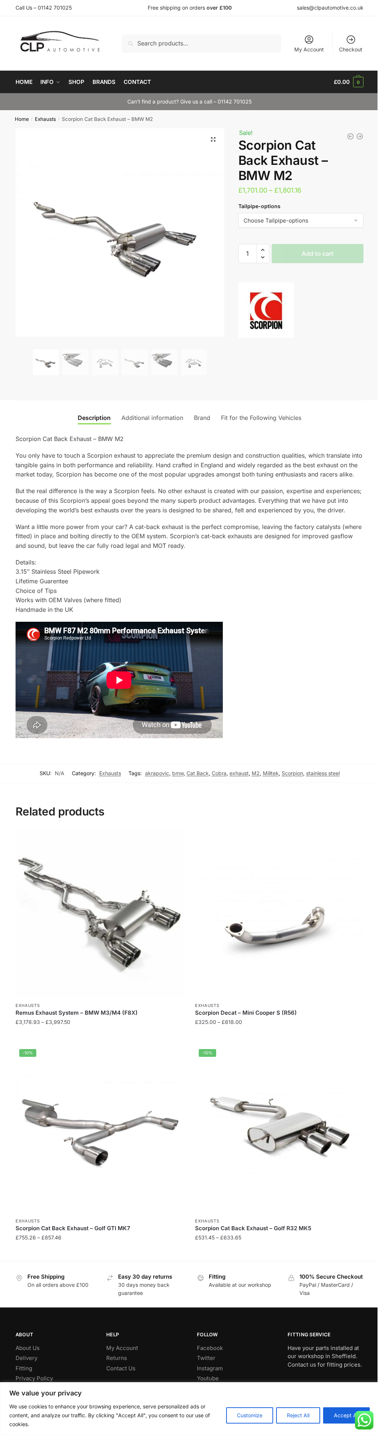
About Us (28, 1347)
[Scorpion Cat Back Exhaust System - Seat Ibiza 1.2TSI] (350, 136)
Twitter (206, 1357)
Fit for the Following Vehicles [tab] (261, 417)
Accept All (346, 1415)
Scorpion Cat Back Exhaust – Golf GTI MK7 (73, 1228)
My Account (309, 49)
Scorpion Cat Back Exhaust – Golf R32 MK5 (253, 1228)
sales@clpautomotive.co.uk (330, 7)
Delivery (26, 1357)
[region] (189, 1408)
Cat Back (198, 773)
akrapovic (157, 773)
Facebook (210, 1347)
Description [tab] (94, 417)
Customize (249, 1415)
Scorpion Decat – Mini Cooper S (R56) (246, 1012)
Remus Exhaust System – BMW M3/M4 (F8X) (77, 1012)
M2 (256, 773)
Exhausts (45, 119)
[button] (213, 139)
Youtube (208, 1378)
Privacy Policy (34, 1378)
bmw (178, 773)
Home (22, 119)
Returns (116, 1357)
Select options (99, 1037)
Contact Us (120, 1368)
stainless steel (323, 773)
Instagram (210, 1368)
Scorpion (292, 773)
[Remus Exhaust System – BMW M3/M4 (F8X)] (100, 914)
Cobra (219, 773)
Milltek (271, 773)
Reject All (298, 1415)
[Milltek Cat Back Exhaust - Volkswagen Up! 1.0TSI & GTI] (359, 136)
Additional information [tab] (152, 417)
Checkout (350, 49)
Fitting (24, 1368)
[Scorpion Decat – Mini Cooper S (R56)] (279, 914)
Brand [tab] (202, 417)
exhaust (239, 773)
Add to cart (317, 253)
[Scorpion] (266, 311)
